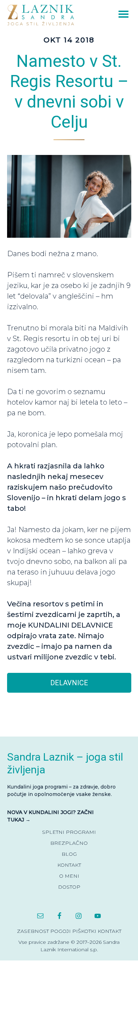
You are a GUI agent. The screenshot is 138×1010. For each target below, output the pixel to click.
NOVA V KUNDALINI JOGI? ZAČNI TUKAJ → (50, 816)
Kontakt (109, 931)
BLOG (69, 854)
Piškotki (84, 931)
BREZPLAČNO (69, 843)
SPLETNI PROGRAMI (69, 832)
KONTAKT (69, 865)
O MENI (69, 876)
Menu (113, 13)
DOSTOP (69, 887)
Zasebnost (33, 931)
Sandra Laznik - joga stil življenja (42, 15)
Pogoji (60, 931)
